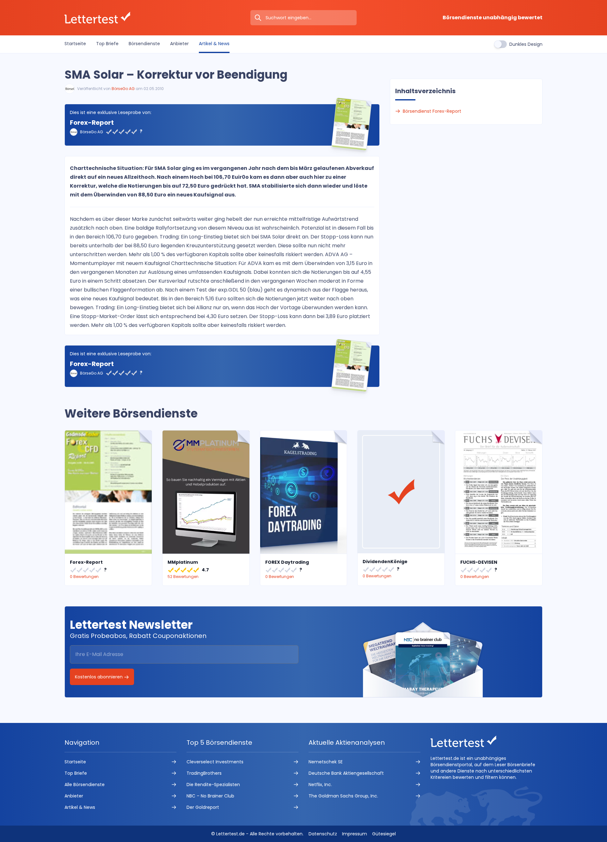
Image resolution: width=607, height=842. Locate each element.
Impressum (354, 834)
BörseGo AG (123, 88)
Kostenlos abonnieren (99, 677)
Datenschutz (323, 834)
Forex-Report (92, 122)
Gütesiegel (384, 834)
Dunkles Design (526, 44)
